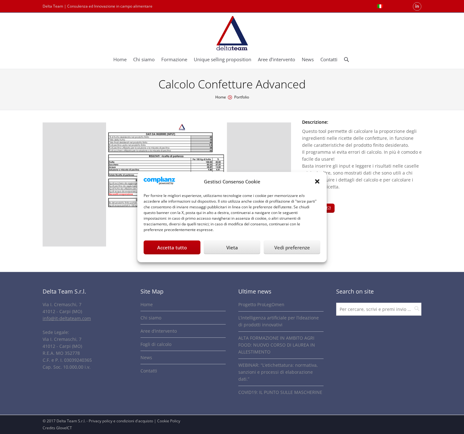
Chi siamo (150, 318)
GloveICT (64, 428)
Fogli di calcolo (155, 344)
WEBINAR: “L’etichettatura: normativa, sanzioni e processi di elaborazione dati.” (278, 372)
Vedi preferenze (292, 247)
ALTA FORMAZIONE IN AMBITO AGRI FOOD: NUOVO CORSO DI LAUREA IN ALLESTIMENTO (276, 345)
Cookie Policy (168, 421)
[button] (317, 181)
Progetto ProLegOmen (261, 304)
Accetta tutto (172, 247)
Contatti (148, 371)
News (146, 357)
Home (220, 97)
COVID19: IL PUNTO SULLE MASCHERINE (280, 392)
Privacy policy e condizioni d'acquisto (121, 421)
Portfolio (241, 97)
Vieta (232, 247)
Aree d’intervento (158, 331)
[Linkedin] (417, 6)
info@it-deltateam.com (67, 318)
